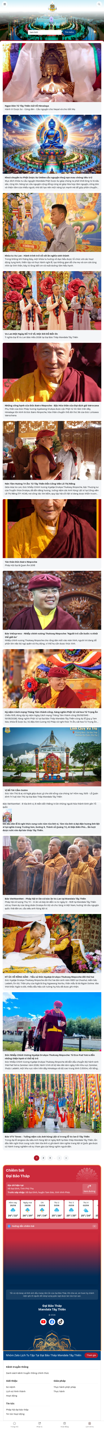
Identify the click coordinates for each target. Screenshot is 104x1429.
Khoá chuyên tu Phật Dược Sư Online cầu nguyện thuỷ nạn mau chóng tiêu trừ (48, 177)
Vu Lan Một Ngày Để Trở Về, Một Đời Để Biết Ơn (31, 333)
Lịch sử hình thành (15, 1391)
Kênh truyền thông (17, 1366)
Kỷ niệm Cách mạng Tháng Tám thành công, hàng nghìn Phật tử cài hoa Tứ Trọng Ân (51, 712)
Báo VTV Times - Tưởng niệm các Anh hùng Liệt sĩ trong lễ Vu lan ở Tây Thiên (47, 1136)
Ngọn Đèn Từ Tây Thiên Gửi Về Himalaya (27, 105)
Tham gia (91, 1355)
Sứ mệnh (10, 1387)
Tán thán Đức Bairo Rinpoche (21, 562)
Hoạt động (11, 1395)
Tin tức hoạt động (15, 1414)
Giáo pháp (60, 1380)
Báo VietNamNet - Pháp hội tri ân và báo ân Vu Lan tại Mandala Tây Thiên (45, 898)
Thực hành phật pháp (65, 1387)
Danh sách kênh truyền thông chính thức (27, 1373)
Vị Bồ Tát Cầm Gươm (16, 790)
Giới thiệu (11, 1380)
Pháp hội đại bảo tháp (17, 1409)
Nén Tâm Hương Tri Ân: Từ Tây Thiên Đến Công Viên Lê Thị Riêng (40, 483)
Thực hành (59, 1391)
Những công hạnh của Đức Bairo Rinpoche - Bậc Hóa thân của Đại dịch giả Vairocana (52, 405)
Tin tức (10, 1403)
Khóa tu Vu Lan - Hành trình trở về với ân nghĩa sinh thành (37, 255)
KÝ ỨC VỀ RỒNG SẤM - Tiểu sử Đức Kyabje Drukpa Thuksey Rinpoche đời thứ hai (49, 977)
